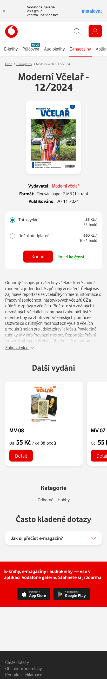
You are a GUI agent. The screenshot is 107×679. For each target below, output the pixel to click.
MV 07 (98, 430)
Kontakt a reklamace (23, 674)
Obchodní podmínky (23, 668)
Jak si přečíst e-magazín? (37, 538)
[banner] (11, 31)
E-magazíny (24, 64)
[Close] (3, 11)
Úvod (8, 64)
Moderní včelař (65, 186)
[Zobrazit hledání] (77, 31)
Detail (21, 456)
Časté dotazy (17, 662)
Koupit (38, 256)
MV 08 (16, 430)
